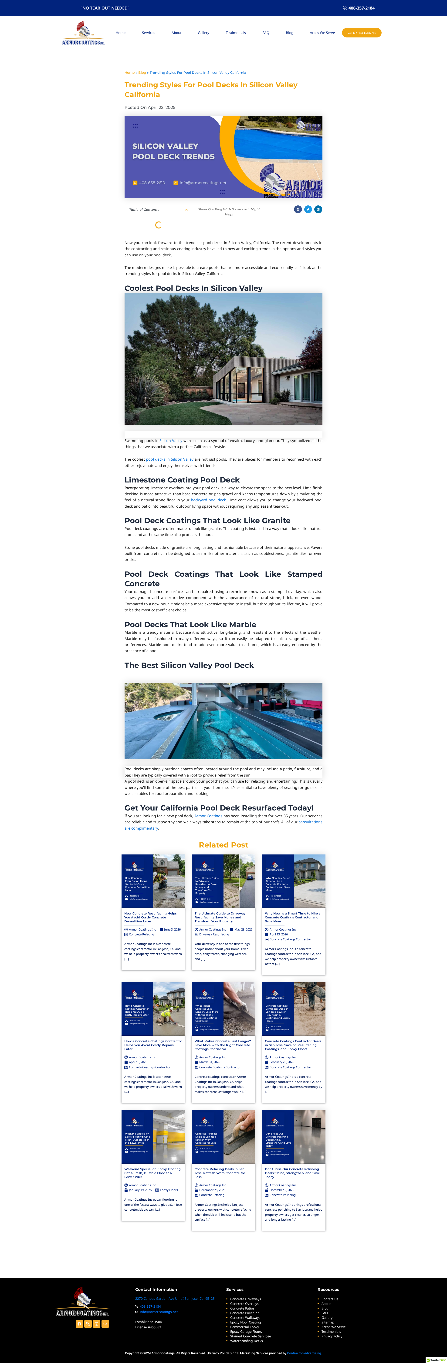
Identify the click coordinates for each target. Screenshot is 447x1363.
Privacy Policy (218, 1353)
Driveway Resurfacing (214, 934)
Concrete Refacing (141, 934)
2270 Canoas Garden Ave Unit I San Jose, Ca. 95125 (175, 1298)
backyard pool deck (208, 499)
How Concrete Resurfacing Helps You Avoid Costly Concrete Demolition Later (137, 884)
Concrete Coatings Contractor (290, 939)
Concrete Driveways (245, 1299)
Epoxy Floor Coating (245, 1322)
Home (120, 32)
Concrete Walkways (245, 1317)
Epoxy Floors (169, 1190)
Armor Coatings (208, 815)
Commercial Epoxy (244, 1327)
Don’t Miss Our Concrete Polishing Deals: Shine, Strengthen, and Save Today (278, 1139)
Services (148, 32)
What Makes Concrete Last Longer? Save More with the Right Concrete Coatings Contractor (206, 1013)
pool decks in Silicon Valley (169, 459)
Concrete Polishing (283, 1195)
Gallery (203, 32)
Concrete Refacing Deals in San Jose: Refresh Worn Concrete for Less (206, 1138)
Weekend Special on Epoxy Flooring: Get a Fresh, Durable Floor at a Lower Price (137, 1138)
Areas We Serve (322, 32)
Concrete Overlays (244, 1303)
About (176, 32)
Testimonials (236, 32)
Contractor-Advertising (304, 1353)
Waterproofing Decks (246, 1341)
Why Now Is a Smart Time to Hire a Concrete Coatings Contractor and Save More (278, 884)
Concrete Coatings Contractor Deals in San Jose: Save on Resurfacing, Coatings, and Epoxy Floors (278, 1013)
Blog (289, 32)
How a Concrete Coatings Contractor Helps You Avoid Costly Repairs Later (137, 1010)
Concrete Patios (242, 1308)
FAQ (265, 32)
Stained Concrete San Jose (250, 1336)
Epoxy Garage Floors (246, 1331)
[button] (186, 209)
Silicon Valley (170, 440)
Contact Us (330, 1299)
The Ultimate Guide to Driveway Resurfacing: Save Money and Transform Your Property (207, 886)
